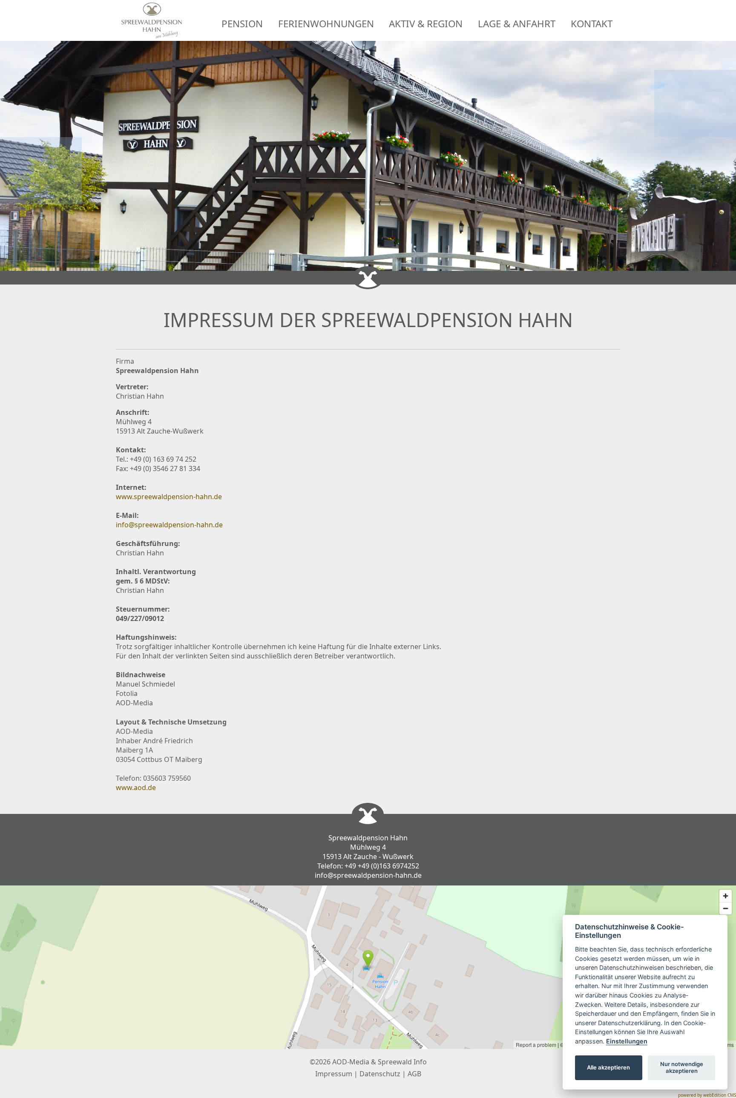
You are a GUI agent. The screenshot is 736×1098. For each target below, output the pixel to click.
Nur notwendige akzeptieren (681, 1067)
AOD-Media (350, 1061)
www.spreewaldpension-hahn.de (169, 496)
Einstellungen (626, 1041)
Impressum (333, 1073)
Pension (242, 23)
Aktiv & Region (426, 23)
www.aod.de (136, 787)
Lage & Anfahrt (516, 23)
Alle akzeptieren (608, 1067)
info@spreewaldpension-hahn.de (169, 524)
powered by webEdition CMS (707, 1095)
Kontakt (591, 23)
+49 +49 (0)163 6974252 (382, 866)
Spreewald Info (402, 1061)
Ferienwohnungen (326, 23)
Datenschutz (379, 1073)
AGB (414, 1073)
